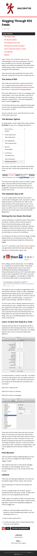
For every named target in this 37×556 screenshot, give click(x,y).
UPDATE (6, 55)
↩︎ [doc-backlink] (17, 514)
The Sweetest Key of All (12, 43)
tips (8, 528)
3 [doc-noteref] (11, 460)
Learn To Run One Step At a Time (15, 49)
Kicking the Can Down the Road (14, 46)
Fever (6, 303)
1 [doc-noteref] (23, 249)
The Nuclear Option (10, 40)
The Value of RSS (9, 37)
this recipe (24, 246)
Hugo (29, 552)
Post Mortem (8, 52)
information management (20, 528)
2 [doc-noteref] (8, 383)
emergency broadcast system (24, 87)
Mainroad (16, 554)
